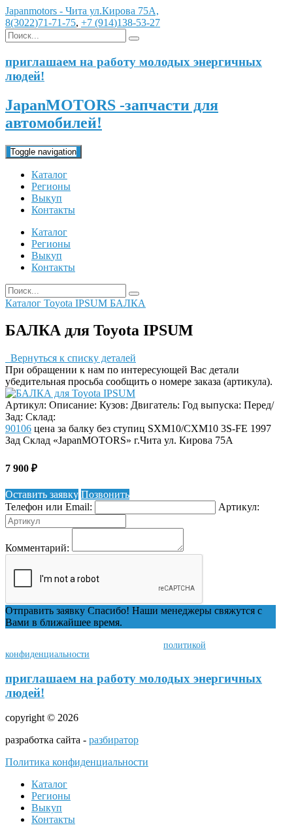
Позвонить (105, 494)
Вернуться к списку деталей (70, 358)
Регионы (51, 186)
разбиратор (114, 739)
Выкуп (46, 198)
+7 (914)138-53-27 (120, 22)
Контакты (53, 209)
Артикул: (238, 506)
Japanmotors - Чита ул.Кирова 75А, (82, 10)
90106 (18, 428)
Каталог (49, 174)
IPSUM (92, 303)
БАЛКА (128, 303)
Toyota (59, 303)
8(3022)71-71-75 (40, 22)
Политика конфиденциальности (76, 761)
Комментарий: (37, 547)
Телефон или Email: (48, 506)
